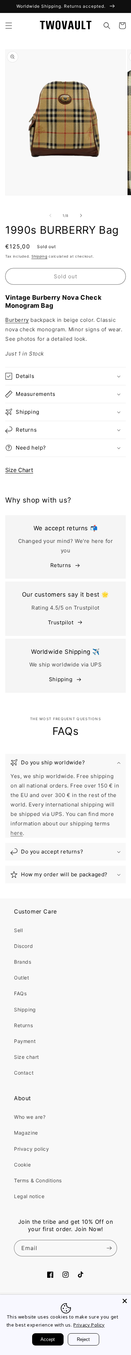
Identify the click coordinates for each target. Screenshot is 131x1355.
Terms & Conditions (38, 1180)
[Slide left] (50, 215)
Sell (18, 930)
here (16, 833)
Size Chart (19, 469)
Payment (25, 1041)
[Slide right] (81, 215)
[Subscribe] (109, 1248)
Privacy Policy (88, 1325)
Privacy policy (31, 1149)
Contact (24, 1073)
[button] (8, 25)
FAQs (20, 993)
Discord (23, 946)
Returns (60, 565)
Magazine (26, 1133)
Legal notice (29, 1196)
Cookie (22, 1165)
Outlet (21, 978)
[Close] (124, 1300)
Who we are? (30, 1117)
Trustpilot (61, 622)
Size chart (26, 1057)
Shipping (39, 256)
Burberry (17, 320)
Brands (22, 962)
